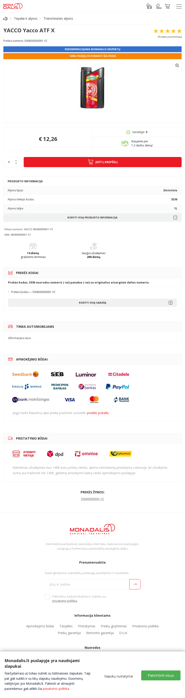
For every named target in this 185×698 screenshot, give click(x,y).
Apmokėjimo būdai (40, 626)
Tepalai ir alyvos (25, 18)
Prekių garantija (69, 633)
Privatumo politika (145, 626)
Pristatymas (86, 626)
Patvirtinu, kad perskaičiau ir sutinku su (79, 598)
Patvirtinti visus (161, 675)
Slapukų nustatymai (118, 676)
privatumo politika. (65, 601)
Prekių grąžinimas (114, 626)
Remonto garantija (100, 633)
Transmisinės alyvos (58, 18)
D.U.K (123, 633)
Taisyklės (66, 626)
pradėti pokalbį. (98, 413)
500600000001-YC (92, 499)
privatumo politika (56, 688)
